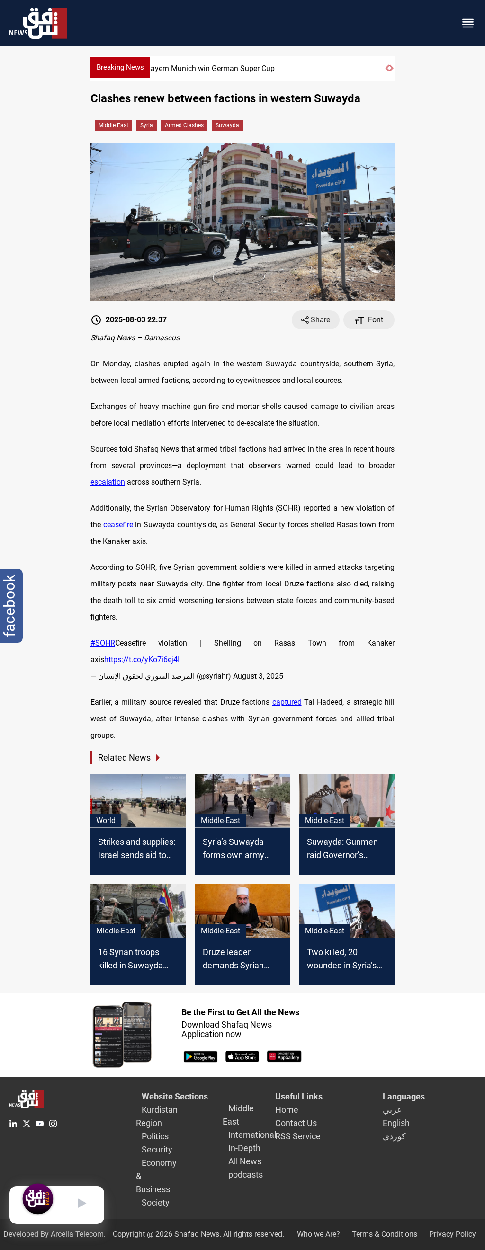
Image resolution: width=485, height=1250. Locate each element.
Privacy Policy (452, 1234)
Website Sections (175, 1096)
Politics (155, 1136)
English (396, 1123)
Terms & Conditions (384, 1234)
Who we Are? (318, 1234)
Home (286, 1110)
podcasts (245, 1174)
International (252, 1135)
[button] (387, 72)
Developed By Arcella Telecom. (54, 1234)
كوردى (394, 1136)
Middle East (113, 125)
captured (287, 702)
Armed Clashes (184, 125)
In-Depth (244, 1148)
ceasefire (118, 524)
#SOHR (102, 642)
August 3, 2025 (258, 676)
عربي (392, 1110)
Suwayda (227, 125)
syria (146, 125)
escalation (107, 482)
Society (156, 1202)
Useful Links (299, 1096)
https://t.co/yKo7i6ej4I (142, 659)
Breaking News (120, 67)
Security (157, 1149)
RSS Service (298, 1136)
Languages (404, 1096)
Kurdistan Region (157, 1116)
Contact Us (296, 1123)
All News (244, 1161)
